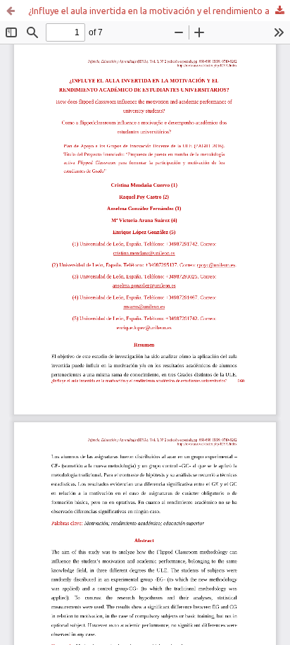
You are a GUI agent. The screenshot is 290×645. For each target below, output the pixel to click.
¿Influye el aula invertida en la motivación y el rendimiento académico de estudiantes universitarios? (159, 11)
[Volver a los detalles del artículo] (10, 10)
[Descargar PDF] (279, 10)
